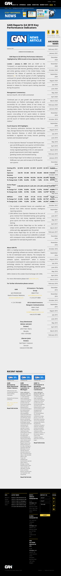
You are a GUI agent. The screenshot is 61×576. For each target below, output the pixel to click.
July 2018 (55, 185)
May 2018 (55, 193)
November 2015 (54, 295)
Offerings (22, 5)
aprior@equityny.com (35, 295)
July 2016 (55, 263)
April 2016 (54, 275)
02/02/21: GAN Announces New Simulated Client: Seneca (25, 497)
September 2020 (54, 75)
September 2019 (54, 124)
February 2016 (53, 283)
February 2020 (53, 105)
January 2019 (54, 158)
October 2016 (53, 249)
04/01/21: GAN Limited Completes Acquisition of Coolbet (25, 504)
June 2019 (55, 138)
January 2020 (54, 109)
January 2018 (54, 201)
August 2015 (54, 311)
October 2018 (53, 175)
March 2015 (54, 331)
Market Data (44, 5)
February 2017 (53, 232)
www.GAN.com (33, 279)
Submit (45, 515)
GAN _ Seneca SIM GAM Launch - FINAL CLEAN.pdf (12, 404)
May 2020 (55, 93)
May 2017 (55, 220)
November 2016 (54, 244)
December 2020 (54, 58)
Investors (35, 5)
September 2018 (54, 180)
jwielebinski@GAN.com (16, 298)
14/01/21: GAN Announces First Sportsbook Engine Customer (26, 503)
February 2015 (53, 335)
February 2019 (53, 154)
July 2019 (55, 134)
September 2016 (54, 254)
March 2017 (54, 228)
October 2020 (53, 70)
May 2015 (55, 323)
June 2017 (55, 216)
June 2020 (55, 89)
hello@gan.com (33, 503)
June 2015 (55, 319)
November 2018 (54, 169)
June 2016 (55, 267)
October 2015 (53, 300)
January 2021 (54, 53)
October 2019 (53, 119)
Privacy (40, 570)
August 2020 (54, 81)
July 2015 (55, 315)
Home (6, 8)
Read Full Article (12, 408)
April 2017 (54, 224)
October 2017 (53, 205)
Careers (49, 1)
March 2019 (54, 150)
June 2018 (55, 189)
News (51, 5)
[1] (14, 76)
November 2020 (54, 65)
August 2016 (54, 259)
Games (29, 5)
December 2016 (54, 237)
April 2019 (54, 146)
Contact (54, 1)
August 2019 (54, 130)
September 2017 (54, 211)
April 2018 (54, 197)
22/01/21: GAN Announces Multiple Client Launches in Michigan (26, 499)
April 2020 (54, 97)
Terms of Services (49, 570)
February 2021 (53, 49)
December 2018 (54, 163)
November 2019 (54, 114)
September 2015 (54, 305)
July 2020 (55, 85)
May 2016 (55, 271)
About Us (15, 5)
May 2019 (55, 142)
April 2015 (54, 327)
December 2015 (54, 289)
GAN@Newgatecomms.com (35, 312)
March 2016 (54, 279)
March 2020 (54, 101)
